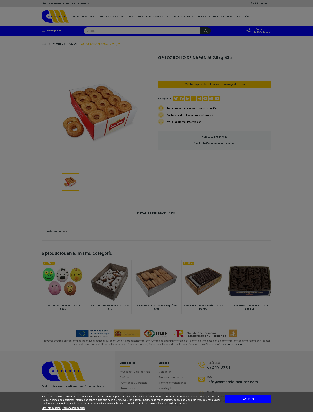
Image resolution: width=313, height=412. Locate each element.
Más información (51, 407)
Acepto (248, 399)
